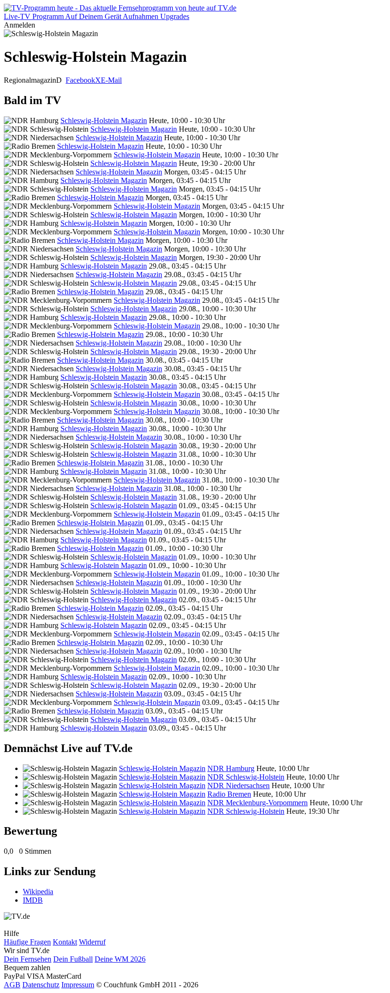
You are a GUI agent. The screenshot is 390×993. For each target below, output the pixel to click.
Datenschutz (40, 985)
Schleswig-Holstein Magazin (103, 120)
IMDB (33, 900)
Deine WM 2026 (120, 959)
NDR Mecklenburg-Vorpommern (257, 803)
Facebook (80, 80)
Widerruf (92, 942)
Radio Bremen (229, 794)
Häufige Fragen (27, 942)
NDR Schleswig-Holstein (245, 777)
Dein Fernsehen (27, 959)
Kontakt (65, 942)
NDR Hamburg (230, 768)
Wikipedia (38, 891)
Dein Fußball (73, 959)
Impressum (77, 985)
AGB (12, 985)
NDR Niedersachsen (238, 785)
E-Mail (111, 80)
